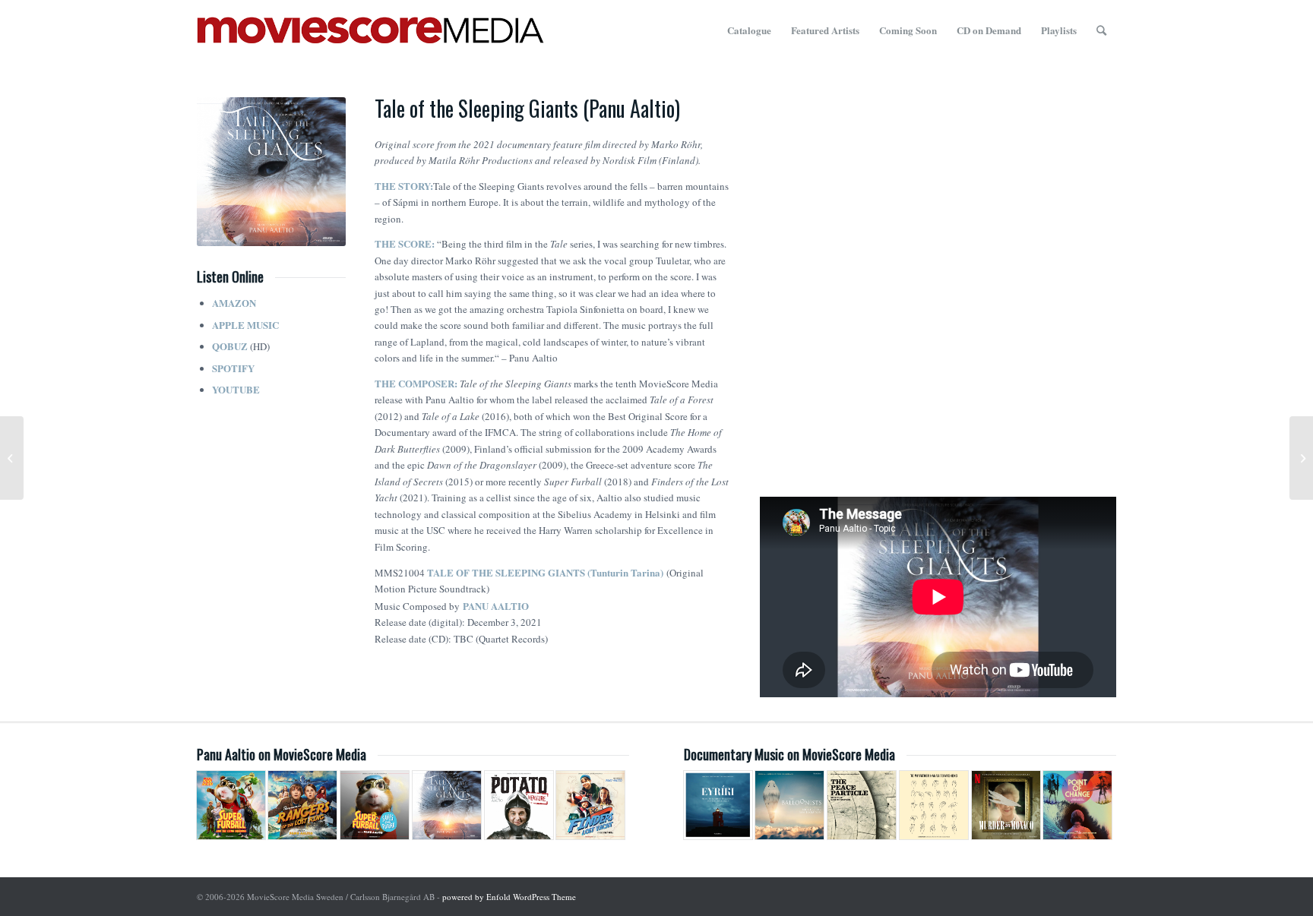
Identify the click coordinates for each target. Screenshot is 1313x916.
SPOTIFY (233, 368)
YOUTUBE (236, 389)
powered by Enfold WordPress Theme (509, 896)
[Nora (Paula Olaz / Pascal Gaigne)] (12, 458)
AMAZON (234, 302)
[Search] (1101, 30)
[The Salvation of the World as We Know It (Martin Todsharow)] (1301, 458)
